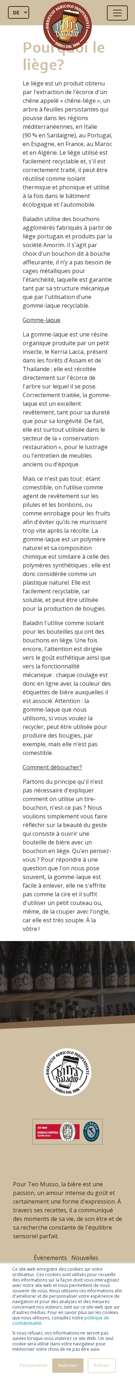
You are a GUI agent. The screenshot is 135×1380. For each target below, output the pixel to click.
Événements (50, 1258)
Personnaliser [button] (34, 1365)
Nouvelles (84, 1258)
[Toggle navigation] (117, 13)
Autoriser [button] (67, 1365)
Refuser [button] (101, 1365)
